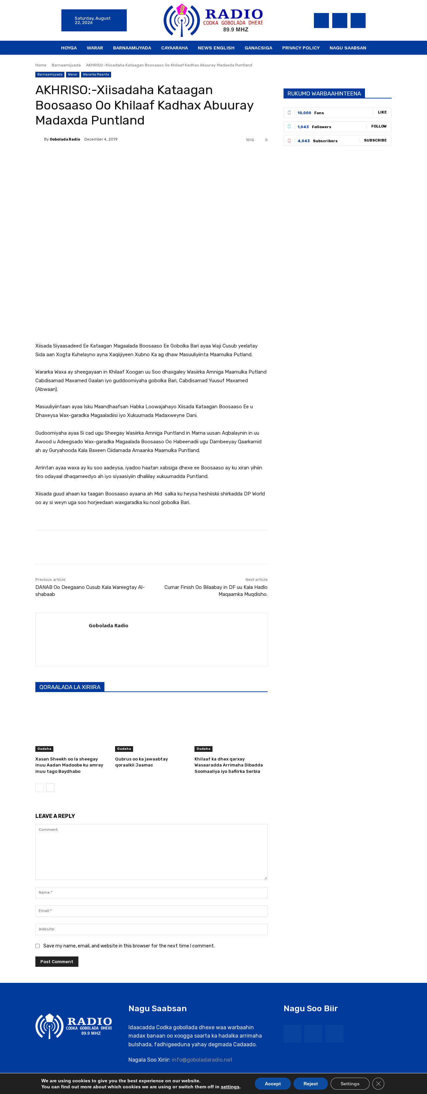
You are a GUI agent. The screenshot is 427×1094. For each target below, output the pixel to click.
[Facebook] (321, 20)
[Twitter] (339, 20)
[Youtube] (358, 20)
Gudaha (44, 749)
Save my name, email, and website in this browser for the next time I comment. (129, 946)
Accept (273, 1083)
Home (40, 65)
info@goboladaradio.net (202, 1060)
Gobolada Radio (65, 139)
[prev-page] (39, 787)
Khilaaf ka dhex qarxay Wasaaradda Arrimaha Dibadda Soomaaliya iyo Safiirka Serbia (228, 765)
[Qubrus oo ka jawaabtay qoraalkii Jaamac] (151, 726)
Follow (379, 126)
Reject (311, 1083)
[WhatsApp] (129, 157)
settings (230, 1086)
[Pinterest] (114, 157)
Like (382, 112)
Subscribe (375, 140)
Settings (350, 1083)
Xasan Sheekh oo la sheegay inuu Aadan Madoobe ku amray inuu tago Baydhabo (69, 765)
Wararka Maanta (96, 74)
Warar (72, 74)
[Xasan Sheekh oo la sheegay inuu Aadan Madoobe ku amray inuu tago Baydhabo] (71, 726)
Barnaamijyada (66, 65)
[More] (145, 157)
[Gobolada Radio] (39, 139)
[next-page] (50, 787)
